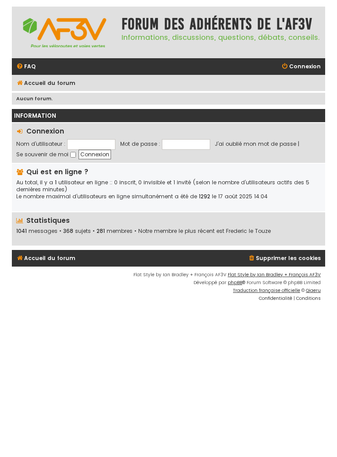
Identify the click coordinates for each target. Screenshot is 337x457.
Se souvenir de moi (43, 154)
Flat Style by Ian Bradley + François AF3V (274, 274)
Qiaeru (313, 290)
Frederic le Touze (248, 231)
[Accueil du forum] (64, 32)
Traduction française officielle (266, 290)
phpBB (235, 282)
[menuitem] (26, 67)
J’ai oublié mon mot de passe (255, 144)
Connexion (45, 131)
